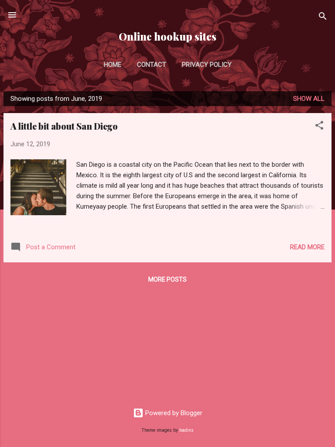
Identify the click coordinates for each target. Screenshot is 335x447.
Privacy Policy (207, 65)
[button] (319, 127)
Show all (309, 99)
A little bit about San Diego (64, 126)
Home (112, 65)
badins (186, 430)
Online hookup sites (167, 36)
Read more (307, 247)
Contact (151, 65)
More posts (167, 279)
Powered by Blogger (173, 413)
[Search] (323, 17)
